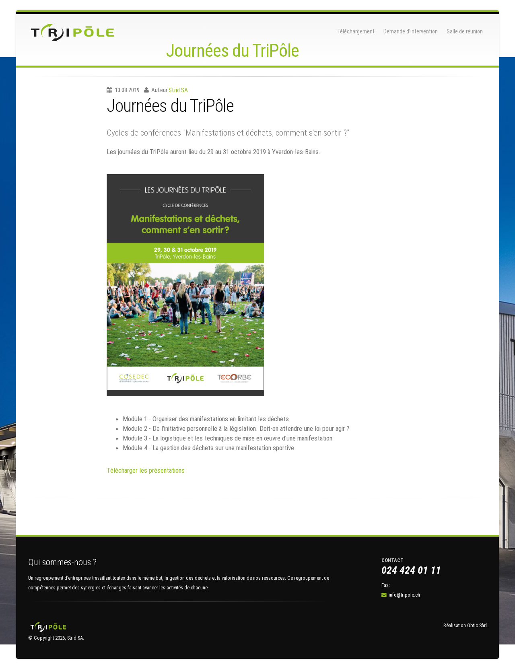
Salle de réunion (465, 31)
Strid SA (178, 90)
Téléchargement (356, 31)
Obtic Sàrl (477, 625)
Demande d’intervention (410, 31)
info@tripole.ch (404, 595)
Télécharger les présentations (146, 470)
